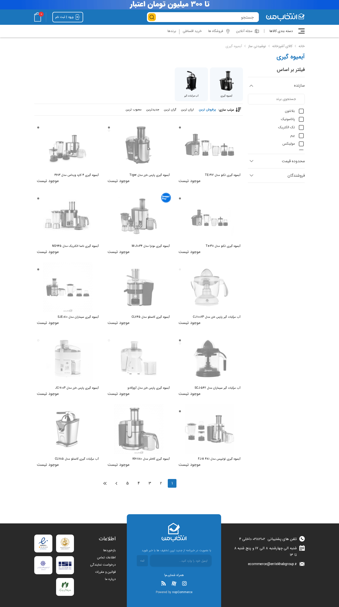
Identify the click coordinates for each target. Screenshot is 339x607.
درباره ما (110, 579)
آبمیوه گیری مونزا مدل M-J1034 (151, 246)
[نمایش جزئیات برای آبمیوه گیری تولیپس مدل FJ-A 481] (209, 429)
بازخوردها (109, 550)
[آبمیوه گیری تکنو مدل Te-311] (209, 216)
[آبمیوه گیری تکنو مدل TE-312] (209, 145)
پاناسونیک (288, 119)
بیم (292, 135)
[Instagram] (184, 583)
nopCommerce (182, 592)
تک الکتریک (286, 127)
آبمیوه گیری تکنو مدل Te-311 (222, 246)
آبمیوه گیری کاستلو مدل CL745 (151, 317)
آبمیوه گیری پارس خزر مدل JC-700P (77, 387)
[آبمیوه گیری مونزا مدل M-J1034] (138, 216)
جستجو (152, 17)
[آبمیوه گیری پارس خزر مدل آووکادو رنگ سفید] (138, 358)
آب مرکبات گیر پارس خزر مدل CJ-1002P (216, 317)
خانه (302, 46)
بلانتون (290, 111)
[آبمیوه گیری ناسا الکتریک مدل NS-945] (67, 216)
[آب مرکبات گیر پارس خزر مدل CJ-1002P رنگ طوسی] (209, 287)
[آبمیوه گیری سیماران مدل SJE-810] (67, 287)
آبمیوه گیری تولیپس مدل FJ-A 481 (219, 458)
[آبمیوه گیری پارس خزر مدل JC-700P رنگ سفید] (67, 358)
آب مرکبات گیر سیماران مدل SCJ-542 (217, 387)
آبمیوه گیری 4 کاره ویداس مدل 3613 (76, 175)
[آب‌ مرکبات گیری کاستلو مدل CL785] (67, 429)
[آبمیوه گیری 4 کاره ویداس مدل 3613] (67, 145)
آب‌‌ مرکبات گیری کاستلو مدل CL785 (77, 458)
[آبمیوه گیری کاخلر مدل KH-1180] (138, 429)
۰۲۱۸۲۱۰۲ (259, 539)
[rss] (164, 583)
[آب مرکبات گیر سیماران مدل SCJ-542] (209, 358)
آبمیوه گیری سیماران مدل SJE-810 (78, 317)
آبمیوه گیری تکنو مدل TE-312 (222, 175)
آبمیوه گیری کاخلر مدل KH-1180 (151, 458)
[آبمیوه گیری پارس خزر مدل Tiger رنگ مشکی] (138, 145)
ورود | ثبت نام (64, 17)
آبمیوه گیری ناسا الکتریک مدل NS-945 (75, 246)
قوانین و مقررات (105, 572)
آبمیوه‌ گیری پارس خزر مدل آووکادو (149, 387)
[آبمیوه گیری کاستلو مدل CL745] (138, 287)
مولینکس (288, 143)
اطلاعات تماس (106, 557)
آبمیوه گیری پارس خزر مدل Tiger (149, 175)
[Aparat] (174, 583)
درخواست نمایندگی (103, 564)
